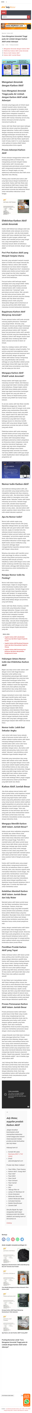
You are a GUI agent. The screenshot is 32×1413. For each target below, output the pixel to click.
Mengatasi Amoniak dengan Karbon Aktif (17, 49)
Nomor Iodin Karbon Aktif (12, 53)
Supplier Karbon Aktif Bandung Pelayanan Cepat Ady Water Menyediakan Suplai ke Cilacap (16, 645)
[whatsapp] (17, 1239)
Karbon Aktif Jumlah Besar (12, 55)
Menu (3, 12)
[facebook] (3, 1239)
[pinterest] (13, 1239)
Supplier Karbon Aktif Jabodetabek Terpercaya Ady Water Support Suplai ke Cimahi (16, 638)
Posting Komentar (14, 44)
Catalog (9, 1223)
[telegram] (22, 1239)
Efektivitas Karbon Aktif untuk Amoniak (16, 51)
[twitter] (8, 1239)
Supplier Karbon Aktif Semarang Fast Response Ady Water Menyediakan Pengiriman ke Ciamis (15, 651)
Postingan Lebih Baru (7, 1395)
